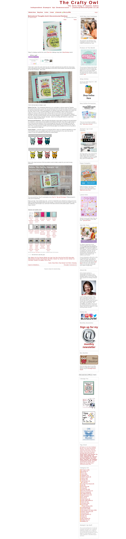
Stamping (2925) (85, 513)
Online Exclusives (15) (86, 495)
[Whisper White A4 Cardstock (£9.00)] (31, 224)
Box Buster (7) (84, 471)
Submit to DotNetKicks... (34, 265)
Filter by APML (67, 12)
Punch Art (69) (84, 504)
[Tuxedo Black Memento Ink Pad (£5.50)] (37, 224)
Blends (45, 257)
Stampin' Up (56, 258)
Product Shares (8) (85, 499)
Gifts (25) (83, 485)
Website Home (32, 12)
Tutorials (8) (84, 517)
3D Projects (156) (85, 470)
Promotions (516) (85, 503)
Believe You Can (35, 257)
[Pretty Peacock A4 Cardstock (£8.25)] (48, 212)
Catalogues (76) (85, 475)
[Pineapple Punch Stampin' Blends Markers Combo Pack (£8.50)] (54, 224)
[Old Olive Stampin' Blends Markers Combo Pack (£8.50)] (31, 238)
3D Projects (82, 447)
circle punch (87, 449)
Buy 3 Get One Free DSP (62, 257)
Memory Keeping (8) (86, 492)
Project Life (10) (85, 501)
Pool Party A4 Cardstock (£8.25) (54, 219)
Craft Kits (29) (84, 479)
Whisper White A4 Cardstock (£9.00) (31, 231)
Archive (46, 12)
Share (65, 19)
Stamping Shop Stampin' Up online (88, 460)
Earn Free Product (87, 450)
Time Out (49, 52)
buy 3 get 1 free (51, 257)
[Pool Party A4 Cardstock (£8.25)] (54, 212)
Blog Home (40, 12)
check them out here (87, 124)
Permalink (66, 265)
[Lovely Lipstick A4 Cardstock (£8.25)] (42, 212)
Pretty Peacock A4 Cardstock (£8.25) (48, 219)
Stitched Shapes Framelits (85, 461)
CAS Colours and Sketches (90, 448)
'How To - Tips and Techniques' (59, 197)
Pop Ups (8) (84, 497)
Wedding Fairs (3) (85, 519)
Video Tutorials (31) (85, 518)
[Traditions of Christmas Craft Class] (89, 151)
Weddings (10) (84, 521)
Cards (49, 263)
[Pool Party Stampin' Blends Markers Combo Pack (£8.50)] (37, 238)
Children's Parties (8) (86, 477)
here (85, 74)
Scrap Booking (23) (85, 507)
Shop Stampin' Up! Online (46, 258)
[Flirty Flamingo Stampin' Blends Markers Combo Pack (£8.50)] (48, 238)
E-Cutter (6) (85, 482)
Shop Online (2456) (85, 508)
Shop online (71, 257)
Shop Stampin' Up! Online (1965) (89, 510)
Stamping (74, 263)
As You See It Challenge (90, 447)
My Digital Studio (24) (86, 493)
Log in (96, 12)
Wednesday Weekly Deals (85, 464)
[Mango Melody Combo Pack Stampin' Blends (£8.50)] (42, 238)
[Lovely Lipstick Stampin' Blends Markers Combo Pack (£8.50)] (48, 224)
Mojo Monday (66, 52)
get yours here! (86, 220)
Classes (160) (84, 478)
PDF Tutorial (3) (85, 496)
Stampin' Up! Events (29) (87, 511)
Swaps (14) (83, 515)
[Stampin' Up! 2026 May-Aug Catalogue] (89, 38)
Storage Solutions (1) (86, 514)
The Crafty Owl (79, 2)
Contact (52, 12)
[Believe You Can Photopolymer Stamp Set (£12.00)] (31, 212)
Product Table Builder (36, 252)
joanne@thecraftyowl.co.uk (85, 7)
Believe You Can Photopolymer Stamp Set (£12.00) (31, 220)
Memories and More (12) (87, 490)
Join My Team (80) (85, 489)
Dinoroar (41, 257)
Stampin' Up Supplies (39, 260)
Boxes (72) (83, 472)
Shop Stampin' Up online (34, 258)
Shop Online (55, 263)
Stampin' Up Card (64, 258)
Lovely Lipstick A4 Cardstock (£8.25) (42, 219)
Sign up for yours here (85, 190)
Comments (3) (73, 265)
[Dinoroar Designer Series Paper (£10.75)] (37, 212)
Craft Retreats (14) (85, 481)
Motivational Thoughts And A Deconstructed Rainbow (48, 16)
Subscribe (59, 12)
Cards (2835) (84, 474)
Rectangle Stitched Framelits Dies (87, 453)
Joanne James (33, 17)
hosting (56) (84, 488)
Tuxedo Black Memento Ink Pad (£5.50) (36, 231)
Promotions (92, 452)
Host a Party (48, 260)
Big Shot (82, 448)
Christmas (82, 449)
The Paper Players (90, 463)
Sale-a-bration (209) (87, 506)
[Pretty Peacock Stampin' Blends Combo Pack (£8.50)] (42, 224)
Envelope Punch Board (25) (87, 483)
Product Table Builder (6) (87, 500)
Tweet (75, 19)
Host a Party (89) (85, 486)
